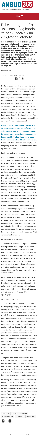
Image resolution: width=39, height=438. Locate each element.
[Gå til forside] (17, 5)
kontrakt (20, 416)
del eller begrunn (19, 413)
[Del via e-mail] (22, 78)
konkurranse (7, 416)
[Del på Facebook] (16, 78)
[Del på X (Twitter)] (19, 78)
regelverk (31, 416)
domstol (5, 413)
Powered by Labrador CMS (19, 435)
